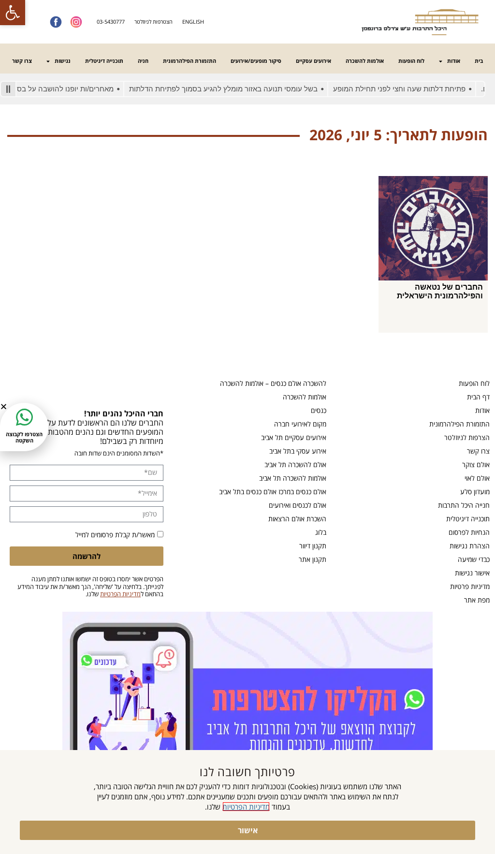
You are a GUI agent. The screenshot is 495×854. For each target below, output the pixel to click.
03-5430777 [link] (111, 21)
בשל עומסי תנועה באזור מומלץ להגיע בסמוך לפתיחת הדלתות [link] (235, 89)
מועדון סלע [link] (475, 491)
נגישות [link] (63, 60)
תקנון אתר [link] (312, 559)
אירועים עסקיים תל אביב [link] (293, 437)
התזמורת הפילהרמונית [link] (189, 60)
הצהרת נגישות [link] (470, 545)
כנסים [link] (318, 410)
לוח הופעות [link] (411, 60)
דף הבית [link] (478, 396)
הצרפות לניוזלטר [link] (467, 437)
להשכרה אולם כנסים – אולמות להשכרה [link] (273, 383)
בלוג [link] (320, 532)
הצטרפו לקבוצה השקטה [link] (24, 437)
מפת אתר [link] (477, 599)
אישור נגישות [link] (472, 572)
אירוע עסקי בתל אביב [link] (297, 451)
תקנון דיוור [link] (312, 545)
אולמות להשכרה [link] (365, 60)
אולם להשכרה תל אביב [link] (295, 464)
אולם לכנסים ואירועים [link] (297, 505)
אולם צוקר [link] (476, 464)
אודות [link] (453, 60)
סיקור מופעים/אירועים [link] (256, 60)
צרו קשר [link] (22, 60)
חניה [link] (143, 60)
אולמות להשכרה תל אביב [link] (292, 478)
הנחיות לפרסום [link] (469, 532)
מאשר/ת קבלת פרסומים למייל (115, 534)
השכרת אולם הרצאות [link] (297, 518)
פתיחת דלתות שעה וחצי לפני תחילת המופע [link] (411, 89)
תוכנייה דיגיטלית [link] (104, 60)
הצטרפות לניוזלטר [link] (153, 21)
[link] (12, 12)
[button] (3, 406)
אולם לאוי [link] (477, 478)
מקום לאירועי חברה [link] (300, 423)
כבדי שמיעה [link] (474, 559)
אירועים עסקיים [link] (313, 60)
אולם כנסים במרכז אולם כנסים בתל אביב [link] (272, 491)
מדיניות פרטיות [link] (470, 586)
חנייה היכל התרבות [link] (464, 505)
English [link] (193, 21)
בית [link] (479, 60)
